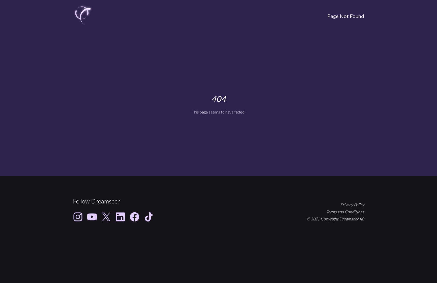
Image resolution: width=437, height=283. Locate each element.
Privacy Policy (352, 204)
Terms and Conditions (345, 211)
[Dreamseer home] (83, 16)
